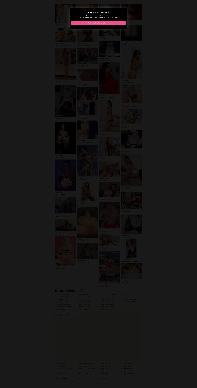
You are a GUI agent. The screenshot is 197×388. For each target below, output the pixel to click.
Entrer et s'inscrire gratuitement (98, 23)
